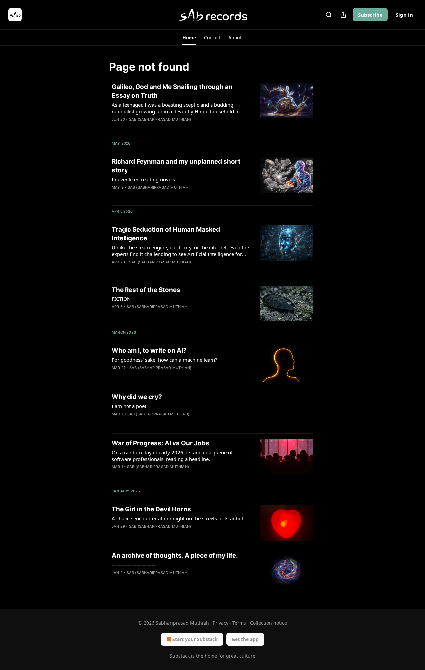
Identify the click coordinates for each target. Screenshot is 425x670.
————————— (134, 564)
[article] (212, 107)
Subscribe (370, 14)
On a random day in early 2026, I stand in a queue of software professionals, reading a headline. (172, 455)
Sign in (404, 14)
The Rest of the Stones (146, 289)
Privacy (220, 623)
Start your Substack (195, 639)
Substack (180, 656)
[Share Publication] (343, 14)
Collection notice (268, 623)
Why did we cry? (137, 397)
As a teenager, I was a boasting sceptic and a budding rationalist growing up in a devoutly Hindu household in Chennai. (176, 108)
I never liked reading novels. (144, 179)
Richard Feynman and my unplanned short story (176, 166)
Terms (239, 623)
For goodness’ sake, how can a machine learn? (164, 359)
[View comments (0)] (161, 315)
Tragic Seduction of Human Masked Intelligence (166, 234)
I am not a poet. (130, 406)
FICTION (121, 298)
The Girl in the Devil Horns (151, 509)
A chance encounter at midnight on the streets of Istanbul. (178, 518)
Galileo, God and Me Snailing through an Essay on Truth (172, 91)
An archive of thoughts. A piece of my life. (175, 555)
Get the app (245, 639)
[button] (189, 37)
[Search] (328, 14)
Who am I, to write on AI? (149, 350)
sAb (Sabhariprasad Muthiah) (160, 119)
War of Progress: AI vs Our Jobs (160, 443)
